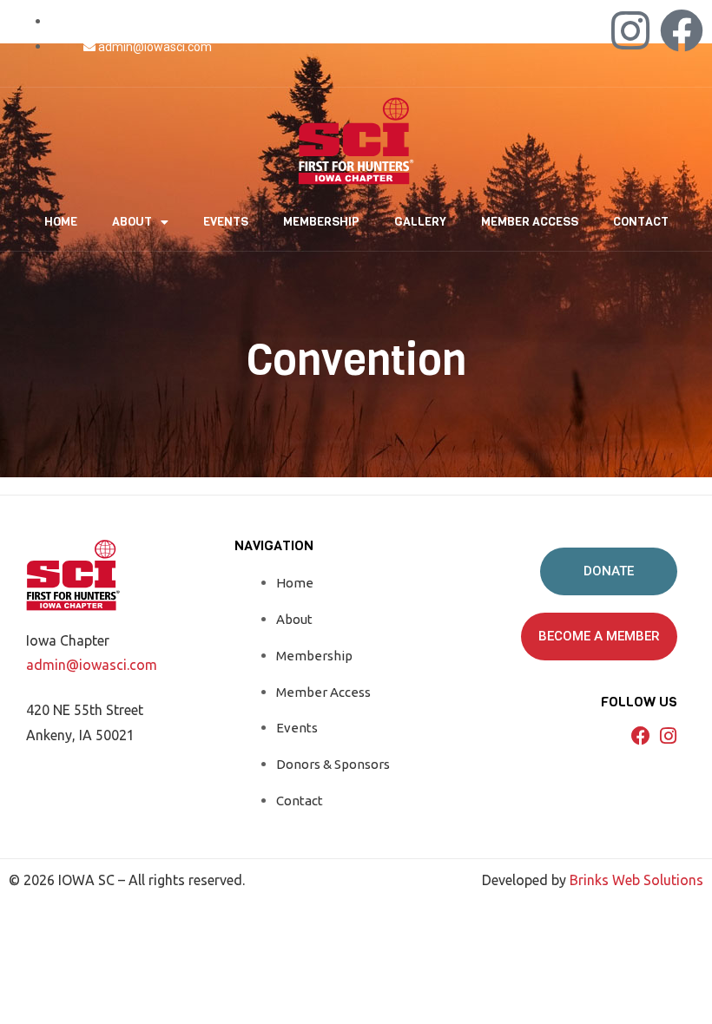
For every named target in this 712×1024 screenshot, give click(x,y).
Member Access (529, 221)
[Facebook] (681, 30)
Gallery (420, 221)
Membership (321, 221)
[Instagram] (630, 30)
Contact (641, 221)
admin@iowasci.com (91, 665)
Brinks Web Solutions (636, 880)
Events (225, 221)
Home (60, 221)
